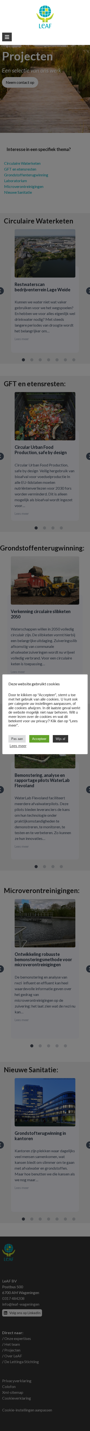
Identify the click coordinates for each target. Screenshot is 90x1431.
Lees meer (18, 746)
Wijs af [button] (60, 739)
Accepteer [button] (39, 739)
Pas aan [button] (17, 739)
